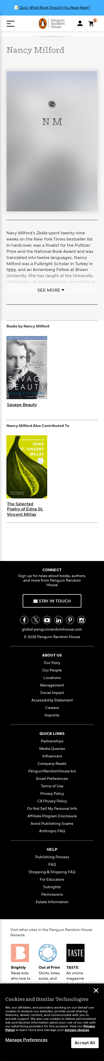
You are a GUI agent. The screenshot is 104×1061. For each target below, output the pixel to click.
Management (52, 685)
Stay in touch (54, 601)
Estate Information (52, 901)
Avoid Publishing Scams (52, 823)
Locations (52, 677)
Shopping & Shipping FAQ (52, 872)
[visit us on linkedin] (58, 620)
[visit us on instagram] (81, 620)
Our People (52, 670)
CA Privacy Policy (52, 801)
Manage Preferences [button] (26, 1039)
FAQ (52, 864)
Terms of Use (52, 786)
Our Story (52, 662)
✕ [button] (96, 991)
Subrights (52, 887)
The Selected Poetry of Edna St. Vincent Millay (25, 509)
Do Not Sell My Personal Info (52, 808)
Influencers (52, 756)
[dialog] (52, 1022)
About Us (52, 655)
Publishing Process (52, 857)
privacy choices (77, 1030)
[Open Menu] (10, 24)
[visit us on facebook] (24, 620)
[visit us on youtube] (47, 620)
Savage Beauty (22, 405)
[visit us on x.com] (35, 620)
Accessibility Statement (52, 700)
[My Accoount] (80, 23)
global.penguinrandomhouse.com (52, 629)
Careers (52, 707)
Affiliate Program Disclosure (52, 816)
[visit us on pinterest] (70, 620)
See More (48, 290)
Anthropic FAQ (52, 831)
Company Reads (52, 763)
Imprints (52, 715)
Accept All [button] (85, 1043)
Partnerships (52, 741)
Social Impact (52, 692)
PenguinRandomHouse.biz (52, 771)
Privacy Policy (52, 793)
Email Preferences (52, 778)
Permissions (52, 894)
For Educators (52, 879)
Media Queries (52, 748)
